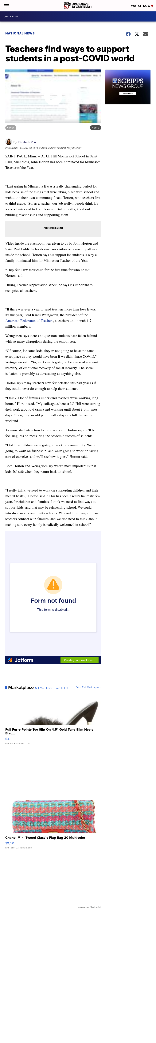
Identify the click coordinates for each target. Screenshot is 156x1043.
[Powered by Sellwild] (95, 907)
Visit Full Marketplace (88, 687)
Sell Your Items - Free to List (51, 688)
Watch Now (141, 6)
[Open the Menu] (6, 5)
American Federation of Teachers (29, 320)
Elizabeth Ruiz (27, 142)
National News (20, 33)
